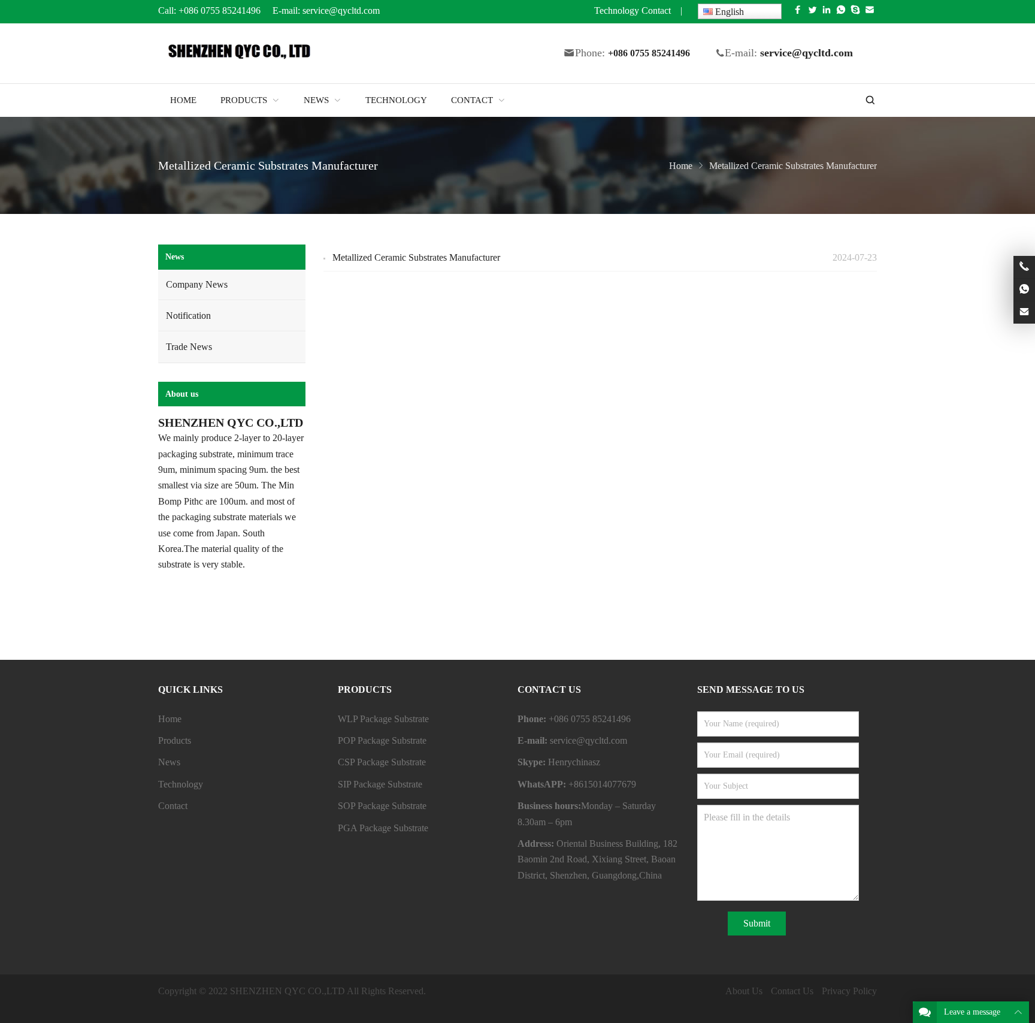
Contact (656, 10)
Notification (188, 315)
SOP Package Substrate (382, 806)
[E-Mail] (869, 12)
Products (174, 740)
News (174, 256)
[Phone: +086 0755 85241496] (1024, 267)
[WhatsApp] (841, 12)
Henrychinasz (574, 762)
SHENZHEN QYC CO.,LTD (287, 991)
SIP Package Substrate (380, 784)
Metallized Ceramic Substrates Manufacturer (416, 257)
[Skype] (855, 12)
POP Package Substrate (382, 740)
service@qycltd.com (342, 10)
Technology (616, 10)
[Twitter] (812, 12)
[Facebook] (798, 12)
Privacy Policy (849, 991)
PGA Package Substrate (383, 828)
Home (169, 719)
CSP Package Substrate (382, 762)
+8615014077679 (602, 784)
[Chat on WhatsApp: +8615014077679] (1024, 290)
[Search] (869, 100)
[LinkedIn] (826, 12)
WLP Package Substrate (383, 719)
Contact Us (792, 991)
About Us (743, 991)
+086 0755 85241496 (219, 10)
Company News (197, 284)
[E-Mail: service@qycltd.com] (1024, 312)
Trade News (189, 347)
